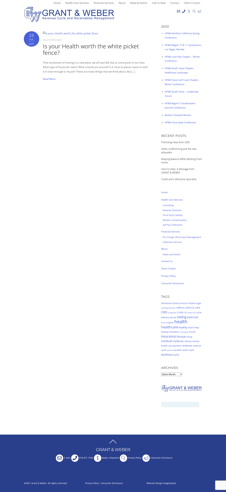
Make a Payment (110, 457)
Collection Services (172, 242)
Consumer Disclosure (172, 283)
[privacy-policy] (194, 10)
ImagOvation (169, 483)
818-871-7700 (86, 457)
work (191, 350)
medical (166, 341)
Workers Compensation (175, 220)
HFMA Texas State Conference (180, 122)
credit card (191, 313)
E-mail (66, 457)
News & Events (138, 3)
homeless (174, 331)
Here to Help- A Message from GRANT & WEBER (177, 170)
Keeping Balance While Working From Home (181, 160)
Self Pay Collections (172, 224)
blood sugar (195, 303)
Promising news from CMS (175, 142)
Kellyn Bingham (52, 40)
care (197, 307)
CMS (164, 312)
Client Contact (192, 3)
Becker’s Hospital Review (178, 115)
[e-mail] (178, 10)
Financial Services (104, 3)
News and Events (171, 254)
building (164, 308)
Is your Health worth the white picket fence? (91, 49)
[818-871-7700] (184, 10)
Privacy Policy (168, 275)
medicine (178, 341)
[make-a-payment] (189, 10)
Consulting (168, 205)
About (122, 3)
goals (171, 322)
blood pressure (180, 303)
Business (171, 308)
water (185, 350)
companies (172, 313)
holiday (165, 331)
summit (170, 350)
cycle (199, 312)
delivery (165, 317)
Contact (174, 3)
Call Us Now (159, 3)
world (176, 354)
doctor (173, 317)
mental (188, 341)
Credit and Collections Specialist (178, 179)
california (189, 307)
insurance (168, 336)
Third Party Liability (173, 215)
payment (176, 345)
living (189, 336)
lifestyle (181, 336)
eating (181, 317)
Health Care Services (77, 3)
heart (191, 327)
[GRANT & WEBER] (69, 20)
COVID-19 (182, 312)
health (180, 322)
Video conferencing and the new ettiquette (178, 150)
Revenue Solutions (172, 210)
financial (164, 323)
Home (57, 3)
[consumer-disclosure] (199, 10)
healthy (183, 327)
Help (196, 327)
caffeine (180, 307)
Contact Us (166, 261)
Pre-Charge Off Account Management (182, 237)
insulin (192, 331)
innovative (184, 332)
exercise (192, 317)
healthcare (169, 327)
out (170, 345)
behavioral (166, 303)
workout (166, 355)
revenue (187, 345)
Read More (49, 79)
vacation (177, 350)
